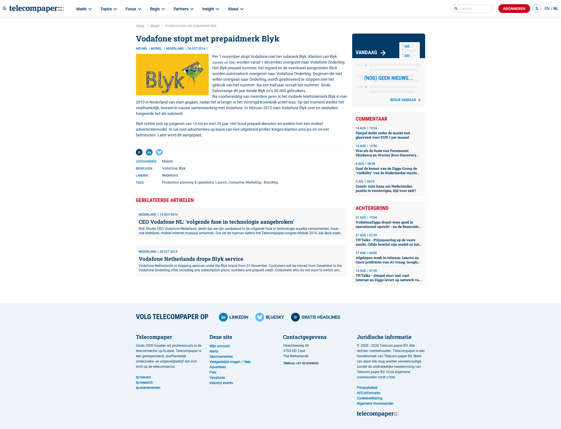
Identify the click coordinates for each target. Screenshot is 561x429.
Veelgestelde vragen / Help (230, 362)
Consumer (236, 182)
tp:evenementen (148, 388)
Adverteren (217, 367)
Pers (212, 372)
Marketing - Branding (262, 182)
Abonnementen (221, 356)
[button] (537, 8)
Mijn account (219, 346)
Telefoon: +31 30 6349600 (300, 363)
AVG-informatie (368, 393)
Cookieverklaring (369, 398)
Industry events (221, 383)
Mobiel (154, 25)
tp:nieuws (143, 377)
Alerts (213, 351)
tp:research (144, 382)
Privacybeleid (367, 388)
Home (140, 25)
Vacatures (217, 377)
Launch (221, 182)
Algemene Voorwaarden (375, 403)
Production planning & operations (188, 182)
